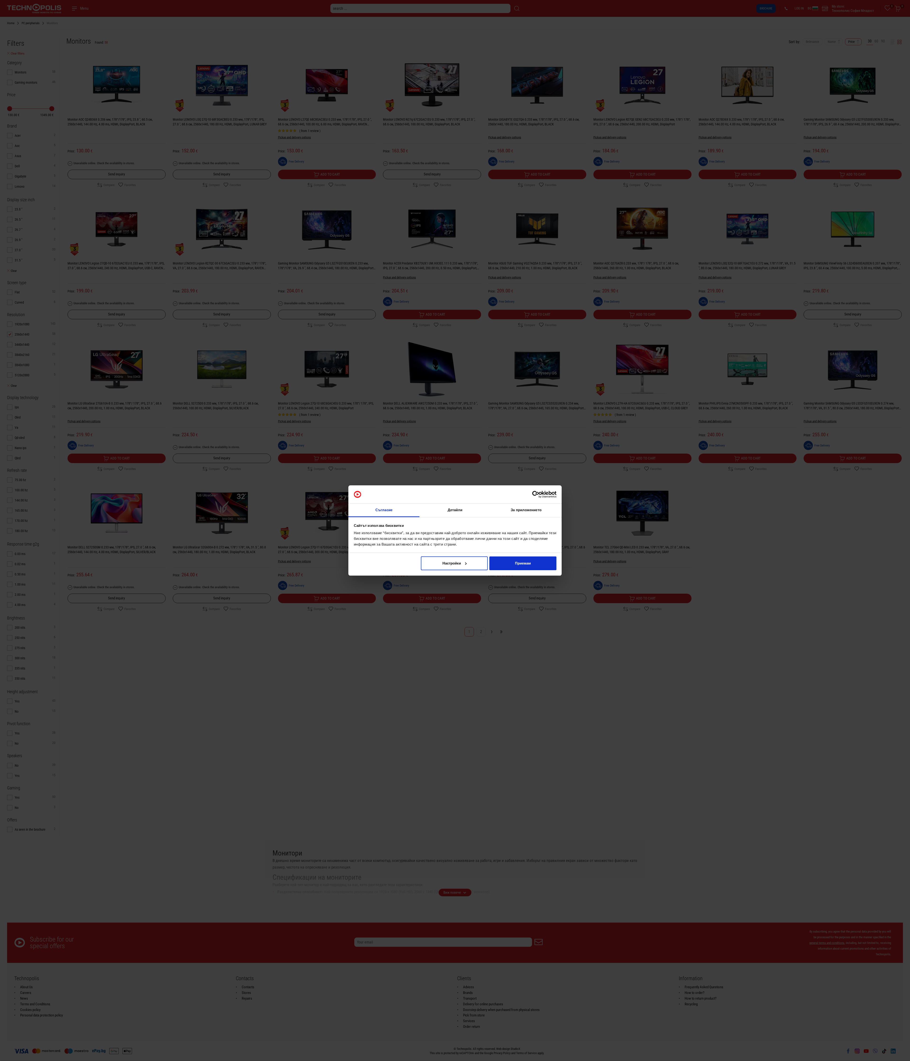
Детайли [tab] (455, 510)
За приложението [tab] (526, 510)
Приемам (523, 563)
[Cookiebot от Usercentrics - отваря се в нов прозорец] (535, 494)
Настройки (451, 563)
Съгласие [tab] (383, 510)
